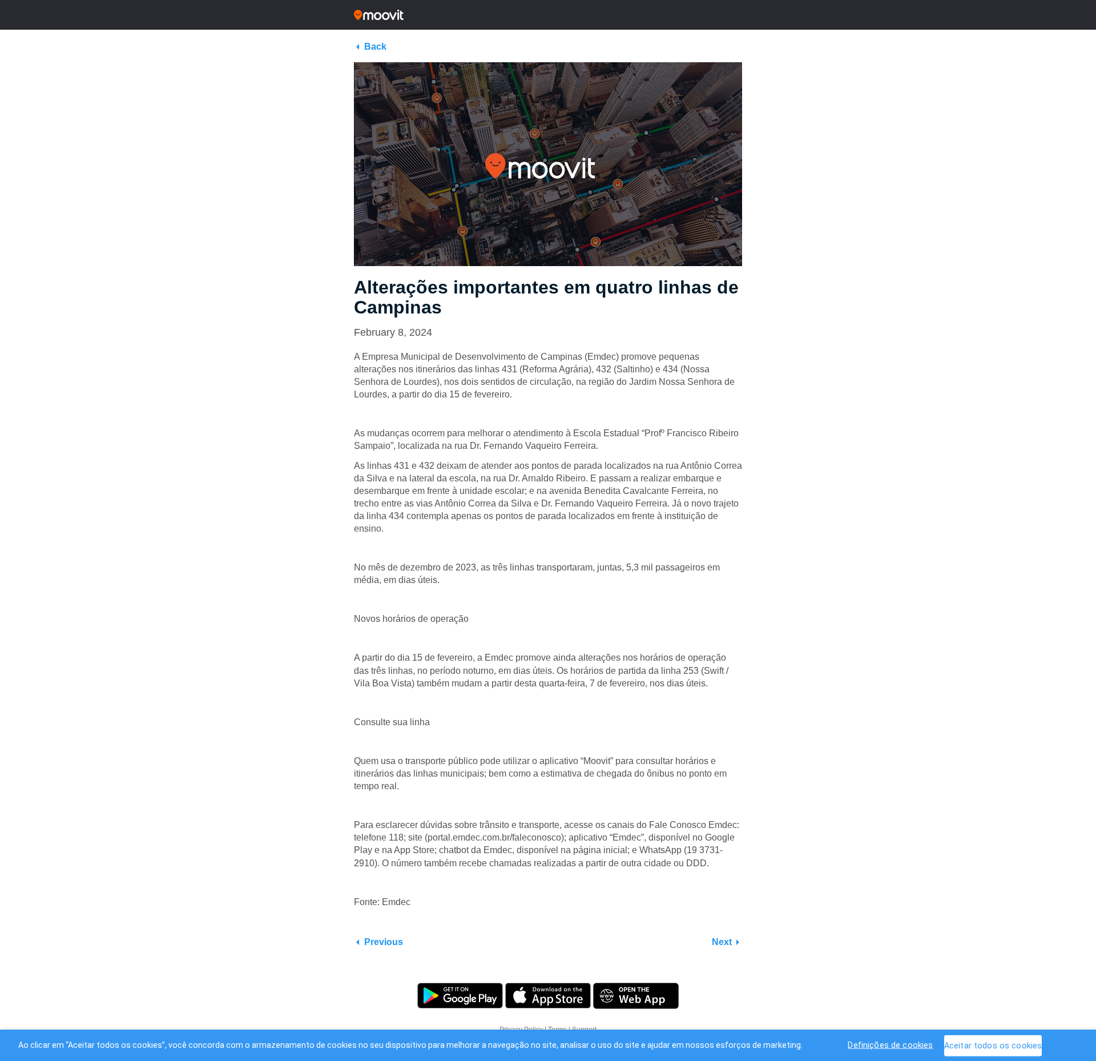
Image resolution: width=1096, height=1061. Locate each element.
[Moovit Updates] (548, 15)
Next (722, 942)
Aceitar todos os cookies (993, 1045)
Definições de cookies (890, 1045)
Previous (383, 942)
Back (375, 46)
